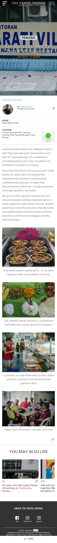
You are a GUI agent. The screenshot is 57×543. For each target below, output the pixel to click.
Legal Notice (10, 535)
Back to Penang (12, 100)
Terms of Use (21, 535)
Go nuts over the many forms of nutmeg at (20, 488)
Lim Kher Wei (25, 107)
